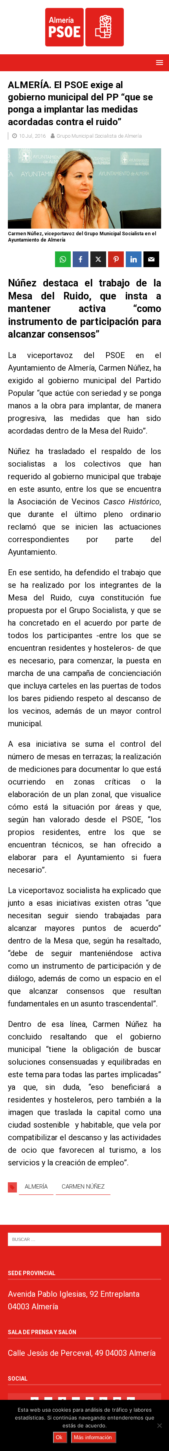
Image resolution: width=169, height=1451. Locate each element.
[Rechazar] (159, 1425)
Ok (59, 1437)
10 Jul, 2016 (32, 136)
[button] (158, 62)
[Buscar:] (84, 1239)
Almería (36, 1186)
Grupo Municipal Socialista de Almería (99, 136)
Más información (93, 1437)
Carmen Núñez (83, 1186)
